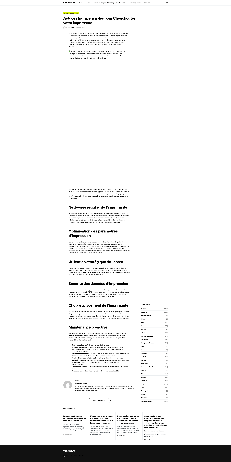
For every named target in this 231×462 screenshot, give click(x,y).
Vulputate (144, 397)
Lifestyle (143, 356)
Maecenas (144, 360)
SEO (142, 374)
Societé (143, 377)
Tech (142, 384)
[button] (167, 3)
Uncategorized (145, 391)
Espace (143, 346)
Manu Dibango (81, 383)
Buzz (142, 326)
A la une (143, 309)
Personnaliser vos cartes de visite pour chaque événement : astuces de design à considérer (128, 419)
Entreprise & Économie (71, 13)
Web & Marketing (146, 401)
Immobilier (144, 353)
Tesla (142, 387)
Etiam (142, 350)
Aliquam (143, 319)
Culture (143, 329)
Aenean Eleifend (146, 315)
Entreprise (144, 339)
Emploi (143, 332)
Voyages (143, 394)
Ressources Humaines (148, 367)
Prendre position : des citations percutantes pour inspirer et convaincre (74, 418)
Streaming (144, 380)
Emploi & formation (147, 336)
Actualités (144, 312)
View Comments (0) (99, 400)
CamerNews (69, 2)
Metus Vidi (144, 363)
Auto (142, 322)
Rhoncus (143, 370)
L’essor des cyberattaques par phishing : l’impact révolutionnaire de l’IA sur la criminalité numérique (102, 419)
